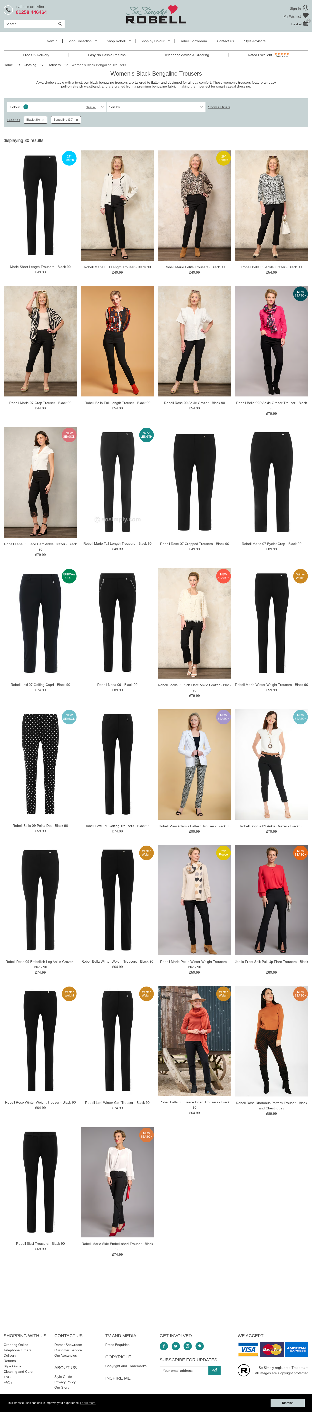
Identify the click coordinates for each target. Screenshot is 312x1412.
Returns (10, 1361)
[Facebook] (164, 1346)
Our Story (61, 1387)
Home (8, 65)
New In (52, 41)
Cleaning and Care (18, 1371)
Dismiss (287, 1403)
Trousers (54, 65)
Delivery (10, 1355)
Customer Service (68, 1350)
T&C (7, 1377)
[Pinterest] (199, 1346)
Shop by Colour (153, 41)
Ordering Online (16, 1345)
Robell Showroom (193, 41)
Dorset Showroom (68, 1345)
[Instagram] (188, 1346)
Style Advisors (254, 41)
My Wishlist (292, 16)
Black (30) (33, 119)
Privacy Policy (65, 1382)
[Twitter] (176, 1346)
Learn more (88, 1403)
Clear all (91, 107)
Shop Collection (80, 41)
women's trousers (237, 82)
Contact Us (225, 41)
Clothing (30, 65)
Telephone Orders (17, 1350)
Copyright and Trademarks (125, 1366)
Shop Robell (116, 41)
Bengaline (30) (63, 119)
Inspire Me (118, 1378)
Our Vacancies (65, 1355)
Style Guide (12, 1366)
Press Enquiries (117, 1345)
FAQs (8, 1382)
